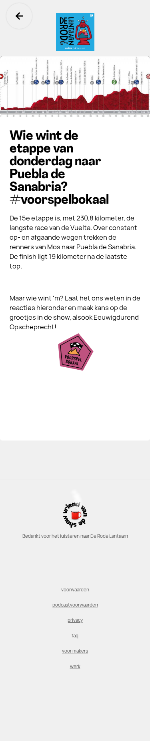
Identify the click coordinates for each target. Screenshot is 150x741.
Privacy (75, 620)
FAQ (75, 636)
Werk (75, 666)
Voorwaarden (75, 590)
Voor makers (75, 651)
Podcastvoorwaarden (75, 605)
